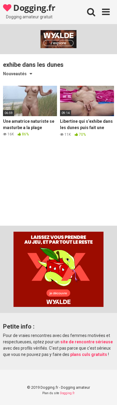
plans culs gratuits (88, 354)
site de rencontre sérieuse (86, 341)
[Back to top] (106, 393)
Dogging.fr (33, 7)
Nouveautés (15, 73)
